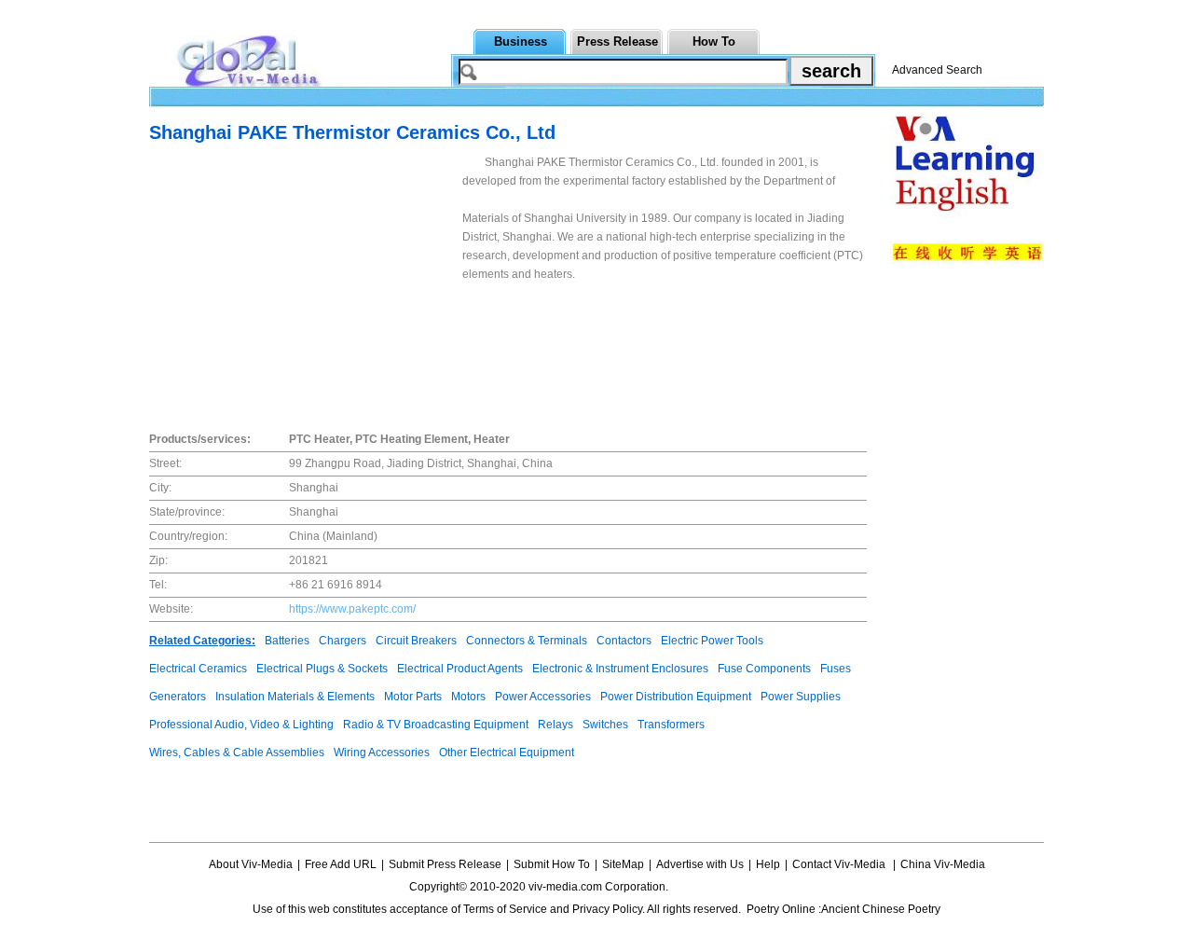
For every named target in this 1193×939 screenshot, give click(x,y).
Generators (177, 696)
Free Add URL (341, 864)
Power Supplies (801, 696)
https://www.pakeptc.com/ (352, 608)
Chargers (342, 640)
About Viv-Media (251, 864)
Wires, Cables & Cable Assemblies (236, 752)
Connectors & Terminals (526, 640)
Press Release (617, 41)
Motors (468, 696)
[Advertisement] (305, 283)
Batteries (287, 640)
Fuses (835, 668)
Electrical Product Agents (460, 668)
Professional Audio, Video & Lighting (241, 724)
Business (520, 41)
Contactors (623, 640)
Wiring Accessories (382, 752)
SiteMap (623, 864)
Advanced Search (937, 69)
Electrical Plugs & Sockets (322, 668)
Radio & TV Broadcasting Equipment (435, 724)
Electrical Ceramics (198, 668)
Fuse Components (764, 668)
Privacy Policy (607, 909)
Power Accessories (543, 696)
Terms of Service (505, 909)
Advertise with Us (700, 864)
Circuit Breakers (416, 640)
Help (768, 864)
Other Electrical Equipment (506, 752)
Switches (605, 724)
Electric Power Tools (712, 640)
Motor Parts (413, 696)
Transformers (671, 724)
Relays (555, 724)
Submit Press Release (445, 864)
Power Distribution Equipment (675, 696)
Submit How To (552, 864)
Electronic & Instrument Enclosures (620, 668)
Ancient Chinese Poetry (880, 909)
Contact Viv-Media (840, 864)
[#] (726, 886)
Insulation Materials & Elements (295, 696)
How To (713, 41)
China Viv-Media (942, 864)
